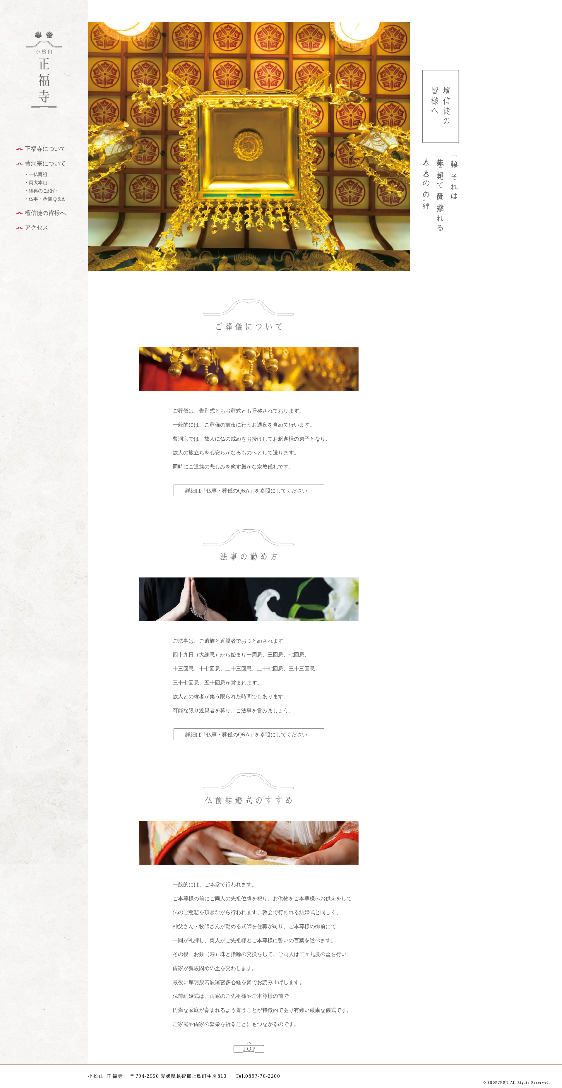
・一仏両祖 (35, 174)
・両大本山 (35, 182)
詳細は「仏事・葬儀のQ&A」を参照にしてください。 (249, 490)
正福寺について (45, 149)
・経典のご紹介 (40, 190)
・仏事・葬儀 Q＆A (44, 199)
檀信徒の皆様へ (45, 213)
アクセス (36, 227)
